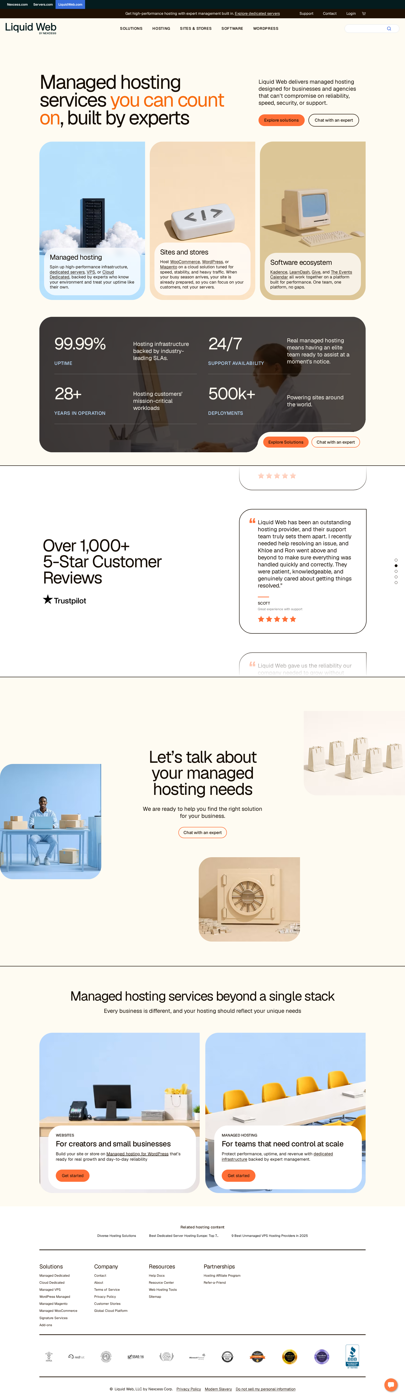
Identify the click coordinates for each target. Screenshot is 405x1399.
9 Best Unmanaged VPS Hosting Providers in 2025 (270, 1236)
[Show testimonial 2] (396, 565)
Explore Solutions (286, 442)
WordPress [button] (266, 28)
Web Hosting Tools (163, 1289)
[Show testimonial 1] (396, 560)
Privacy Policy (105, 1296)
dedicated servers (67, 272)
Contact (330, 13)
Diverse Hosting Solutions (116, 1236)
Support (306, 13)
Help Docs (157, 1275)
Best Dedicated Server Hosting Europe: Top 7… (183, 1236)
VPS (91, 272)
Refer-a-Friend (215, 1282)
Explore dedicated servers (257, 13)
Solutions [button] (131, 28)
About (98, 1282)
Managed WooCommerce (58, 1311)
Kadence (278, 272)
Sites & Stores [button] (196, 28)
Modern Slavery (218, 1389)
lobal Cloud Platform (112, 1311)
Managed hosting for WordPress (137, 1153)
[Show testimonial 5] (396, 582)
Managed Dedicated (54, 1275)
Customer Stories (107, 1304)
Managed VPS (50, 1289)
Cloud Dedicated (51, 1282)
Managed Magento (53, 1304)
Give (316, 272)
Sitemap (155, 1296)
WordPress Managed (54, 1296)
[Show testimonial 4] (396, 577)
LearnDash (299, 272)
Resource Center (161, 1282)
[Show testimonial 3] (396, 571)
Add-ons (45, 1325)
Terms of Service (107, 1289)
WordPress (212, 261)
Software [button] (232, 28)
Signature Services (53, 1318)
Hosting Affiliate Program (222, 1275)
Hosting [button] (161, 28)
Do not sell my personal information (266, 1389)
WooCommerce (185, 261)
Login (351, 13)
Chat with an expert (336, 442)
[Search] (389, 29)
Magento (168, 266)
